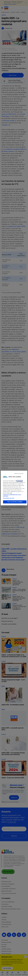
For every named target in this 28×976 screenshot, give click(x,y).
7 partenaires (19, 480)
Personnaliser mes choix (8, 498)
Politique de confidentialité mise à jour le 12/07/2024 (12, 495)
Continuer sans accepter (18, 473)
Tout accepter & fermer (14, 501)
